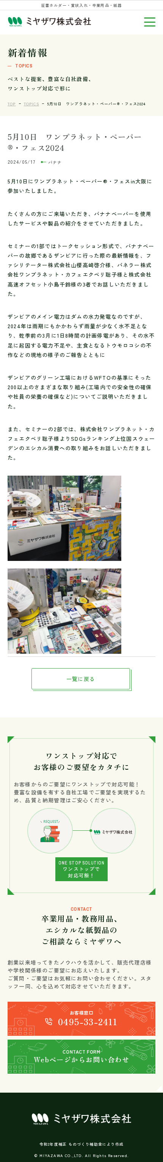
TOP (12, 103)
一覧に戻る (80, 679)
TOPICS (31, 103)
